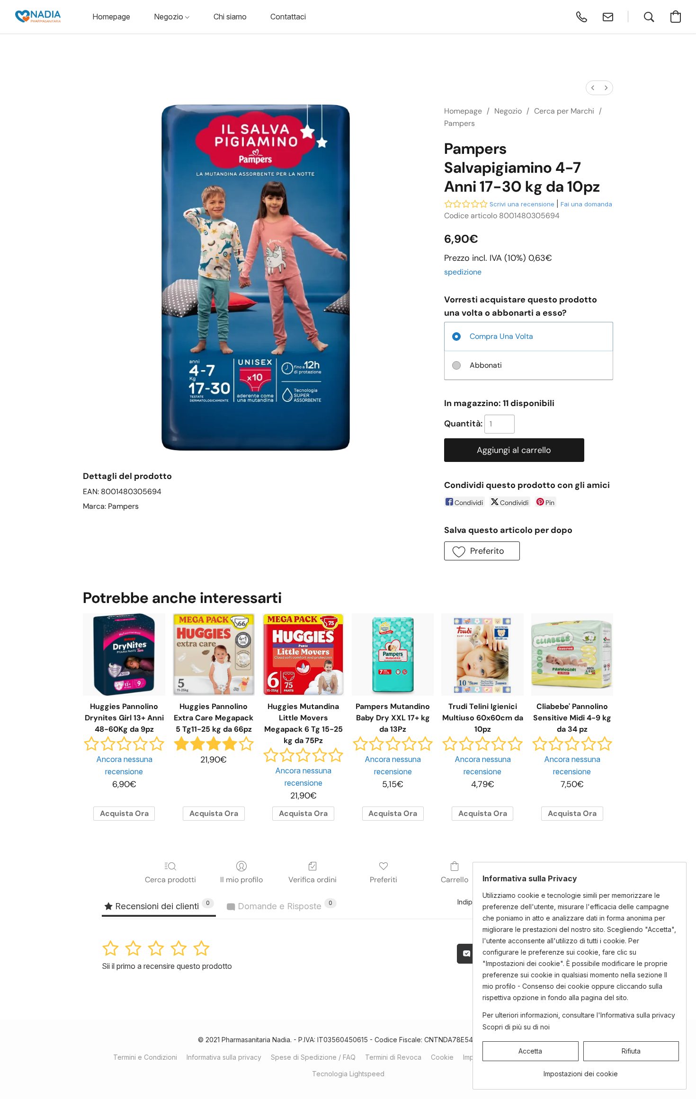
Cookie (442, 1057)
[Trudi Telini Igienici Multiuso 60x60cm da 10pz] (482, 654)
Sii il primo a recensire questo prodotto (167, 966)
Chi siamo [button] (230, 16)
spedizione (463, 272)
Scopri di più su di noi (516, 1027)
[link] (580, 1070)
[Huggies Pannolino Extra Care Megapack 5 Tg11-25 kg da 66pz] (214, 654)
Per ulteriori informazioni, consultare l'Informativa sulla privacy (578, 1015)
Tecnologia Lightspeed (348, 1074)
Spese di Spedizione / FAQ (313, 1057)
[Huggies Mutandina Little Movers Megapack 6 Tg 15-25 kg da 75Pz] (303, 654)
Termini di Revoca (393, 1057)
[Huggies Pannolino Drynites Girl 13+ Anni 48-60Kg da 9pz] (124, 654)
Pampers (459, 123)
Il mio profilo (241, 880)
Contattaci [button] (288, 16)
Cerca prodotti (170, 880)
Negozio (508, 111)
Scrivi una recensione (522, 204)
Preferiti (383, 880)
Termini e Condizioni (145, 1057)
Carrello (454, 880)
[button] (38, 16)
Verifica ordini (312, 880)
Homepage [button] (111, 16)
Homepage (463, 111)
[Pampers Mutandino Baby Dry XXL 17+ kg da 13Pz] (393, 654)
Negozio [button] (169, 16)
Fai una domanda (586, 204)
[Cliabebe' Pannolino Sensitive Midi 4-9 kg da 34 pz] (572, 654)
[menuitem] (592, 88)
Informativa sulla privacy (224, 1057)
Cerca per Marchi (564, 111)
